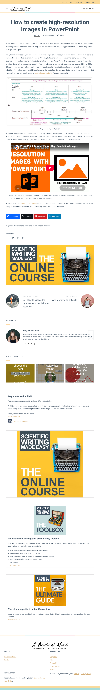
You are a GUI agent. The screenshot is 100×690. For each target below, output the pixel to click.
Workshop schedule (21, 421)
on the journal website (43, 73)
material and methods (34, 226)
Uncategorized (55, 666)
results (47, 226)
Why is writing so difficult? (72, 301)
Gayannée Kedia (10, 657)
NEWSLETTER (67, 2)
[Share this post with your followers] (13, 238)
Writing (37, 35)
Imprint (76, 674)
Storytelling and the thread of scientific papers (79, 369)
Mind (51, 660)
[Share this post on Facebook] (8, 238)
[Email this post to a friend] (22, 238)
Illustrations (19, 226)
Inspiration (53, 657)
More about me (14, 416)
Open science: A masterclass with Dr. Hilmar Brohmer (50, 369)
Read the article (14, 619)
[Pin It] (18, 238)
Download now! (14, 565)
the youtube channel (29, 203)
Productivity (54, 663)
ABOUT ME (90, 2)
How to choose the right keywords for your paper (20, 369)
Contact (7, 660)
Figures (10, 226)
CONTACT (79, 2)
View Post (20, 382)
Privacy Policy (86, 674)
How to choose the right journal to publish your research (28, 302)
